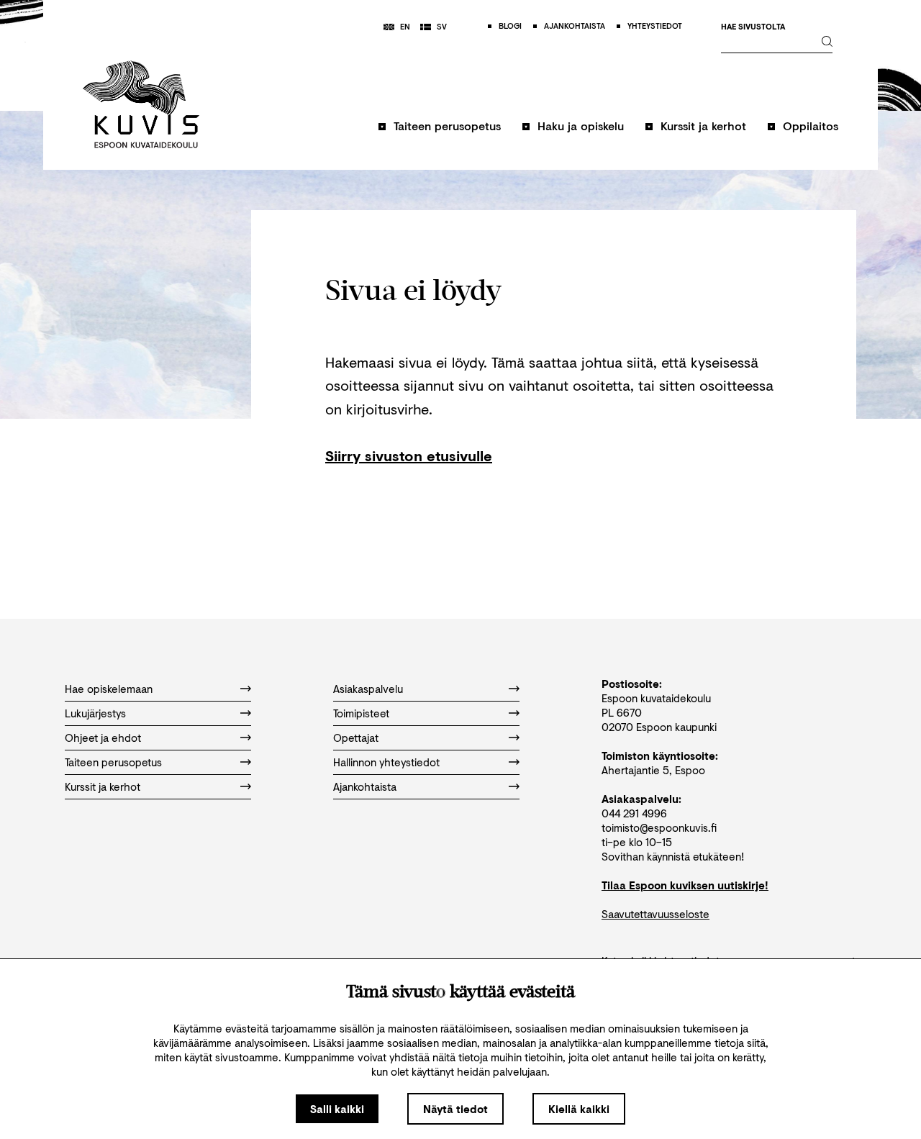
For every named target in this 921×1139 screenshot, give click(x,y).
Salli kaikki (337, 1109)
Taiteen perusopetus (447, 125)
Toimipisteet (361, 713)
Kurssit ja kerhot (703, 125)
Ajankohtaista (364, 786)
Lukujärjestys (95, 713)
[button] (439, 133)
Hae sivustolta (753, 27)
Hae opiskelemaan (109, 688)
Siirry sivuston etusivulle (408, 455)
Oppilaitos (810, 125)
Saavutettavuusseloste (655, 914)
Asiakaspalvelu (368, 688)
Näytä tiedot (455, 1109)
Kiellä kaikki (578, 1109)
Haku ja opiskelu (580, 125)
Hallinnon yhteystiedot (386, 762)
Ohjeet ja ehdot (103, 737)
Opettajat (355, 737)
